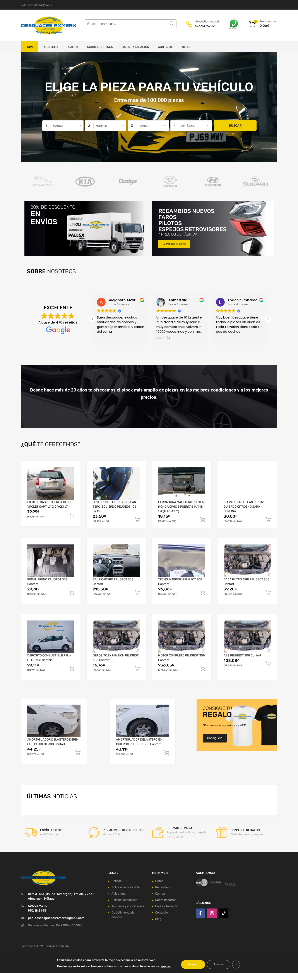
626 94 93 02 (205, 26)
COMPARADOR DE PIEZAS (36, 4)
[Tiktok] (223, 913)
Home (30, 47)
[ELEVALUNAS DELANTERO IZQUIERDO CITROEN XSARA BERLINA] (247, 483)
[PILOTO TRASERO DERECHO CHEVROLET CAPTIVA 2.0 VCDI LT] (50, 483)
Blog (186, 47)
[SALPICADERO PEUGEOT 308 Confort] (116, 560)
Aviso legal (118, 893)
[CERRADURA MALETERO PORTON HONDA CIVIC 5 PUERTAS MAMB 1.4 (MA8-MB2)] (181, 483)
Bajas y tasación (135, 47)
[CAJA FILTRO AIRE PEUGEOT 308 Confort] (247, 560)
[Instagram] (212, 913)
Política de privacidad (126, 887)
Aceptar (193, 964)
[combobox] (63, 125)
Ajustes (218, 964)
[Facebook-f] (200, 913)
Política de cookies (124, 900)
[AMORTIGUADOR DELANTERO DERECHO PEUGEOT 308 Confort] (53, 721)
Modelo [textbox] (101, 125)
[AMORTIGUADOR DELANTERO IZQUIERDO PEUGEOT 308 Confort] (142, 721)
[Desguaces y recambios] (39, 25)
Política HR (119, 881)
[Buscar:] (130, 24)
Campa (73, 47)
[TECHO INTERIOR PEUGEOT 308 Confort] (181, 560)
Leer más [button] (163, 338)
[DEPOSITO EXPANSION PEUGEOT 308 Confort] (116, 636)
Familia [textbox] (144, 125)
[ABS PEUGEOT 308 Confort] (247, 636)
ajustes (166, 966)
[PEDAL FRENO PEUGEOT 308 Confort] (50, 560)
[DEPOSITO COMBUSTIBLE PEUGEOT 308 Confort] (50, 636)
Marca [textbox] (58, 125)
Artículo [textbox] (188, 125)
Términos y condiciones (127, 906)
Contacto (165, 47)
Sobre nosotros (100, 47)
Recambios (51, 47)
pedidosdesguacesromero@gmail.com (56, 918)
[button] (267, 319)
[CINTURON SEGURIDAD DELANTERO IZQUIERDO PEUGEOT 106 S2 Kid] (116, 483)
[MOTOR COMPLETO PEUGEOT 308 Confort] (181, 636)
